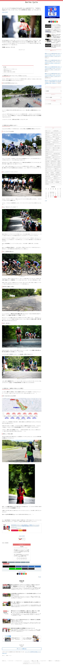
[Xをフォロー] (18, 558)
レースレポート (18, 562)
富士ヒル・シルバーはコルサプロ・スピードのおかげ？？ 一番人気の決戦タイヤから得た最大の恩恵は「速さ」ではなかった (53, 82)
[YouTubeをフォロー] (22, 558)
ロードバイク (5, 562)
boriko (22, 546)
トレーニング (27, 660)
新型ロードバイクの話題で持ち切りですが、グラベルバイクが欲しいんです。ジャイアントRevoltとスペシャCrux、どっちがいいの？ (53, 55)
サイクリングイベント (11, 562)
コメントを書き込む (22, 648)
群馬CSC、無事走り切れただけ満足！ (10, 71)
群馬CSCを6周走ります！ (8, 70)
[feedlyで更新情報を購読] (24, 558)
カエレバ (15, 527)
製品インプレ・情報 (35, 660)
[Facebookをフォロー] (20, 558)
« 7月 (46, 200)
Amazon (20, 530)
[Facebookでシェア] (22, 566)
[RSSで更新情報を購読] (26, 558)
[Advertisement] (21, 57)
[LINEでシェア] (15, 569)
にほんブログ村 (5, 12)
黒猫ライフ (50, 660)
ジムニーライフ (43, 660)
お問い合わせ (57, 660)
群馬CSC (28, 562)
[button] (28, 569)
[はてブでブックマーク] (34, 566)
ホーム (5, 660)
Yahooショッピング (15, 530)
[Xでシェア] (9, 566)
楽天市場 (24, 530)
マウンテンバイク (19, 660)
